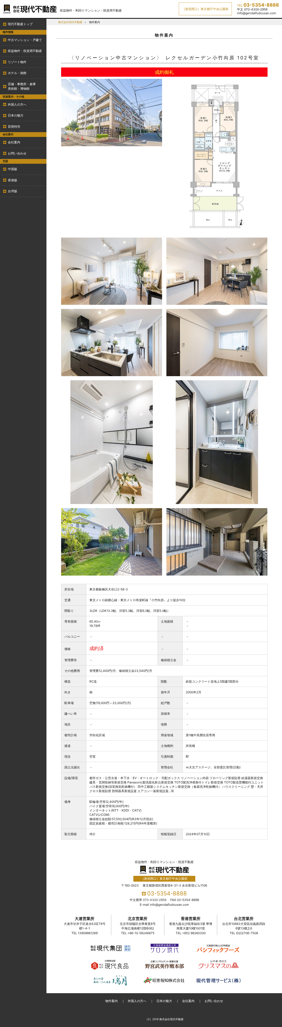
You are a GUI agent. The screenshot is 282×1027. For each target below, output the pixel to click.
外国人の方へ (17, 104)
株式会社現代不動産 (70, 22)
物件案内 (111, 1001)
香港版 (12, 180)
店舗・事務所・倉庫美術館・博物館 (22, 86)
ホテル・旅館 (17, 73)
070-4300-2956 (154, 900)
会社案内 (14, 142)
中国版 (12, 169)
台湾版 (12, 191)
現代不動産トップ (20, 24)
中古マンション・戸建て (25, 40)
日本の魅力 (15, 115)
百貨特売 (14, 126)
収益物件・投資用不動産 (25, 51)
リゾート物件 (17, 62)
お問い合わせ (17, 153)
